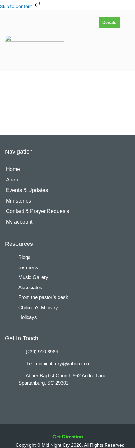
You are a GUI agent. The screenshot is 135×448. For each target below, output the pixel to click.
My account (19, 221)
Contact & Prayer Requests (37, 211)
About (13, 179)
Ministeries (18, 200)
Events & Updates (27, 190)
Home (13, 169)
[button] (125, 51)
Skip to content (16, 6)
